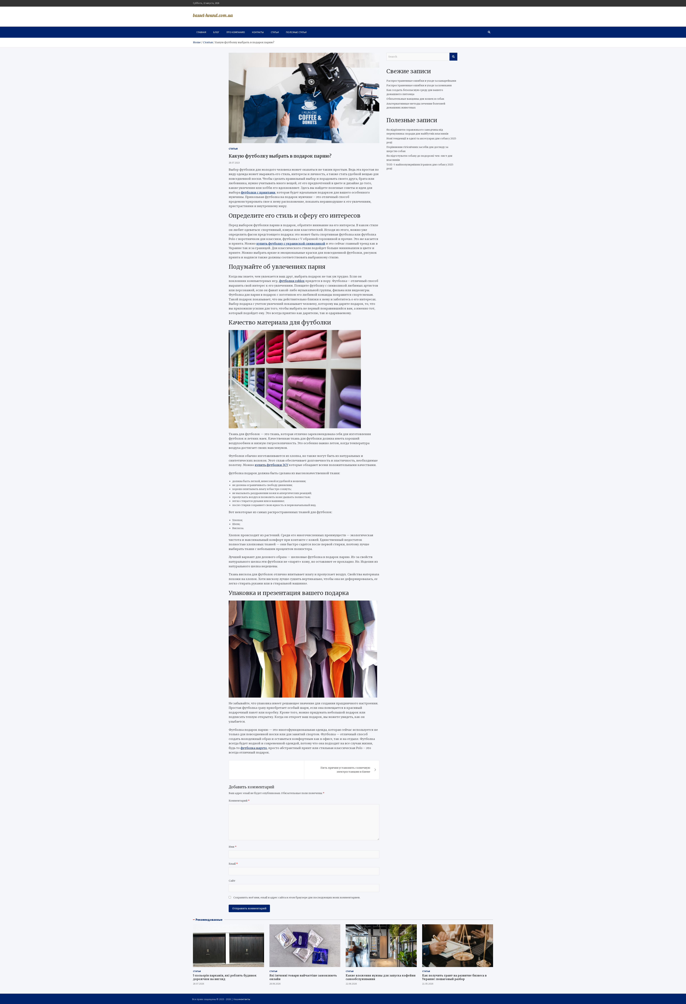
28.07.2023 (234, 162)
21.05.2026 (427, 983)
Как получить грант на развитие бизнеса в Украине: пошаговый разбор (454, 977)
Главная (201, 32)
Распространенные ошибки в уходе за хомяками (419, 85)
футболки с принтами (258, 192)
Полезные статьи (296, 32)
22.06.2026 (351, 983)
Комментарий (239, 800)
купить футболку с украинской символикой (290, 243)
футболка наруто (253, 748)
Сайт (232, 880)
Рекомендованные (209, 920)
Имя (233, 846)
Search (453, 57)
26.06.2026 (274, 983)
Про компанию (236, 32)
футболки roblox (292, 281)
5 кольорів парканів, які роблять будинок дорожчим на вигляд (225, 977)
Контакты (258, 32)
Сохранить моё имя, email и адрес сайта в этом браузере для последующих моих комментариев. (296, 897)
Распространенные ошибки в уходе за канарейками (421, 80)
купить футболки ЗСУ (271, 465)
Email (233, 863)
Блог (216, 32)
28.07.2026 (198, 983)
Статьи (275, 32)
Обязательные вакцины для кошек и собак (415, 98)
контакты (245, 999)
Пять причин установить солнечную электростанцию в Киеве (345, 769)
